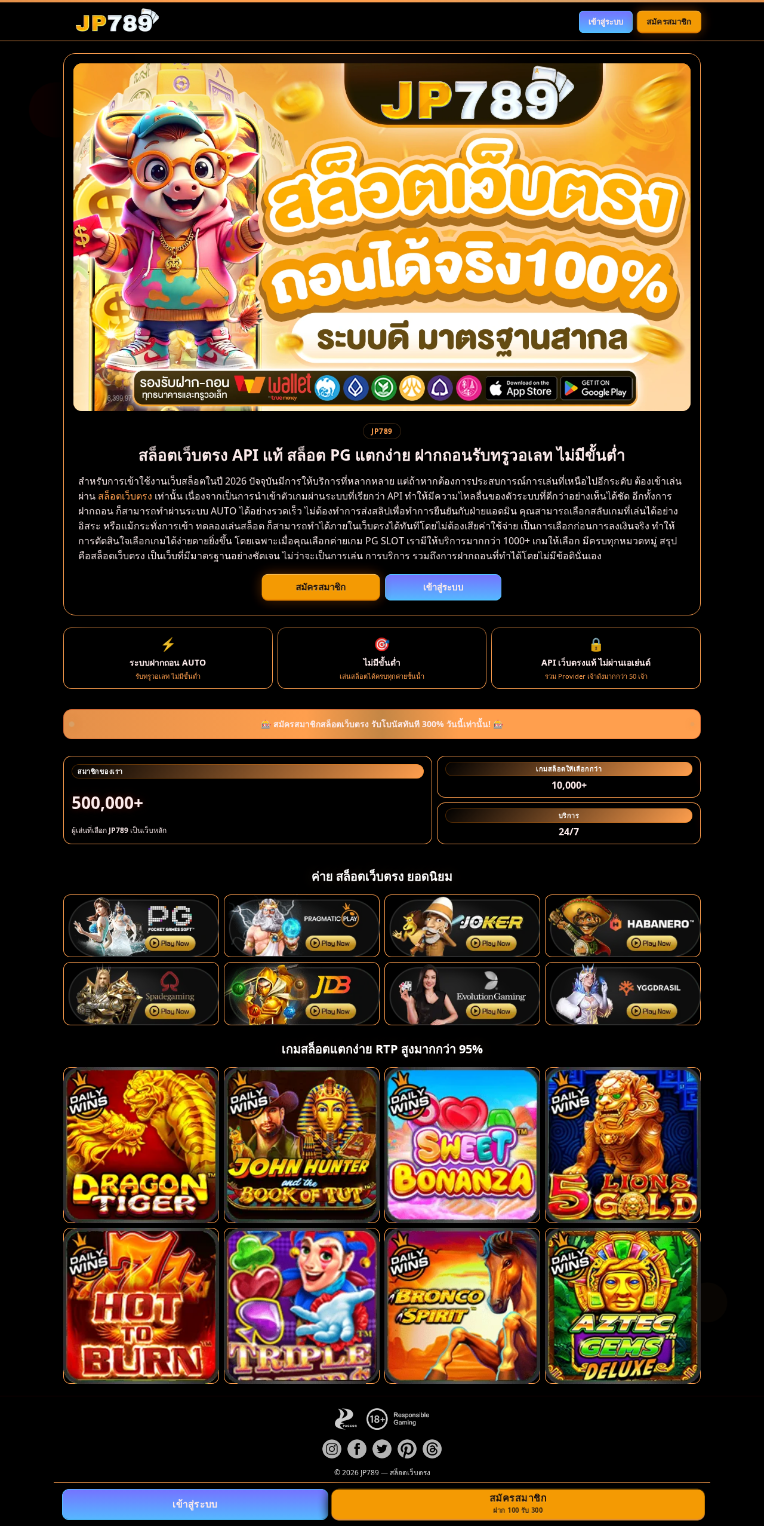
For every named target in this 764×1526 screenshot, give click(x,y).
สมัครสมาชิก (669, 21)
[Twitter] (382, 1448)
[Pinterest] (407, 1448)
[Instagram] (331, 1448)
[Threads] (432, 1448)
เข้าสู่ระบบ (606, 21)
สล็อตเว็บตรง (125, 495)
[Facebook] (356, 1448)
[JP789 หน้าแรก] (117, 21)
